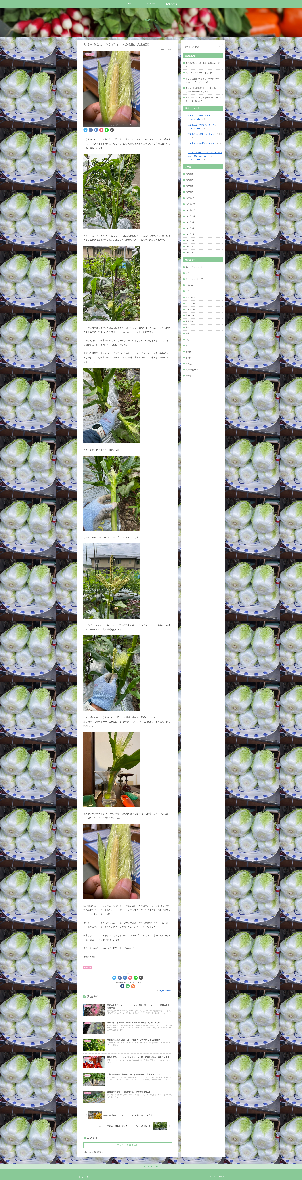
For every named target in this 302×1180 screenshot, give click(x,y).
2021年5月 (190, 246)
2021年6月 (190, 240)
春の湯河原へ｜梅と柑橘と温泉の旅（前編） (203, 64)
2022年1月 (190, 198)
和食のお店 (190, 315)
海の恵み (189, 364)
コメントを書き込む (127, 1145)
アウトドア (190, 273)
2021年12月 (191, 204)
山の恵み (189, 327)
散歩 (187, 333)
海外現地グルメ (192, 370)
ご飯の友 (189, 285)
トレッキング (191, 297)
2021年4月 (190, 252)
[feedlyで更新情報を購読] (128, 986)
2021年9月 (190, 222)
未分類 (188, 352)
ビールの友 (190, 303)
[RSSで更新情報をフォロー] (133, 986)
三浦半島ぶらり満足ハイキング (199, 73)
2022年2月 (190, 192)
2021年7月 (190, 234)
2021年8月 (190, 228)
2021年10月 (191, 216)
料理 (187, 340)
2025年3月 (190, 174)
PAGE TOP (152, 1166)
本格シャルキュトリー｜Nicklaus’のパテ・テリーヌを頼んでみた (204, 99)
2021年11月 (190, 210)
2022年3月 (190, 186)
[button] (220, 46)
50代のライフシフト (194, 267)
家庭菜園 (88, 967)
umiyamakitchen (194, 119)
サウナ (188, 291)
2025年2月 (190, 180)
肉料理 (188, 376)
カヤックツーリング (194, 279)
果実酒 (188, 358)
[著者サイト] (122, 986)
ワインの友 (190, 309)
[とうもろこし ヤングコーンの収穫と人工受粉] (96, 130)
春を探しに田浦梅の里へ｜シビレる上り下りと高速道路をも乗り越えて (203, 90)
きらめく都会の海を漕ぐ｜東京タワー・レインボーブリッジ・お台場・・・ (203, 80)
